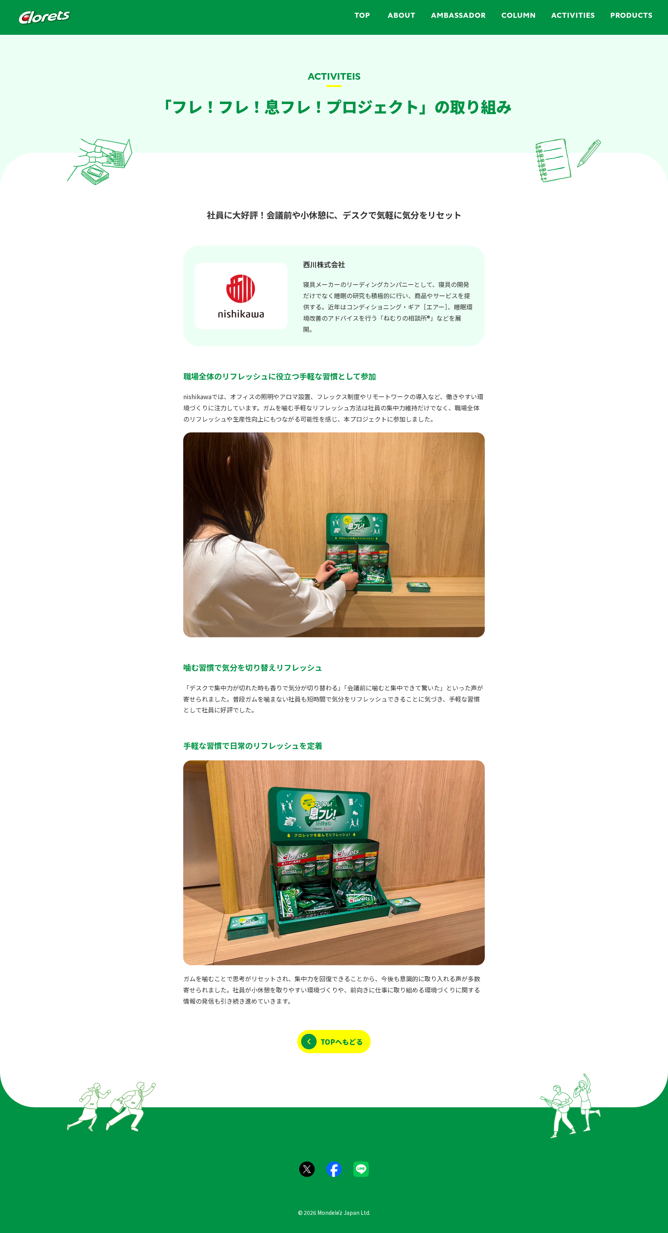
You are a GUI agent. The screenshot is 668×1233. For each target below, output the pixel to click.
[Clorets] (44, 17)
